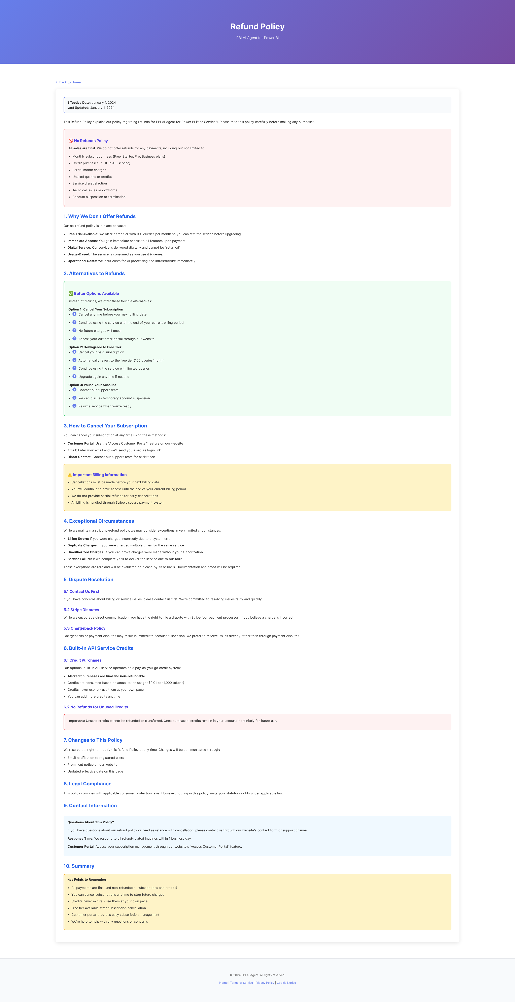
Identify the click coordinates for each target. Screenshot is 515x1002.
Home (223, 982)
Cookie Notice (286, 982)
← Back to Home (68, 82)
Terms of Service (241, 982)
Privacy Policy (264, 982)
